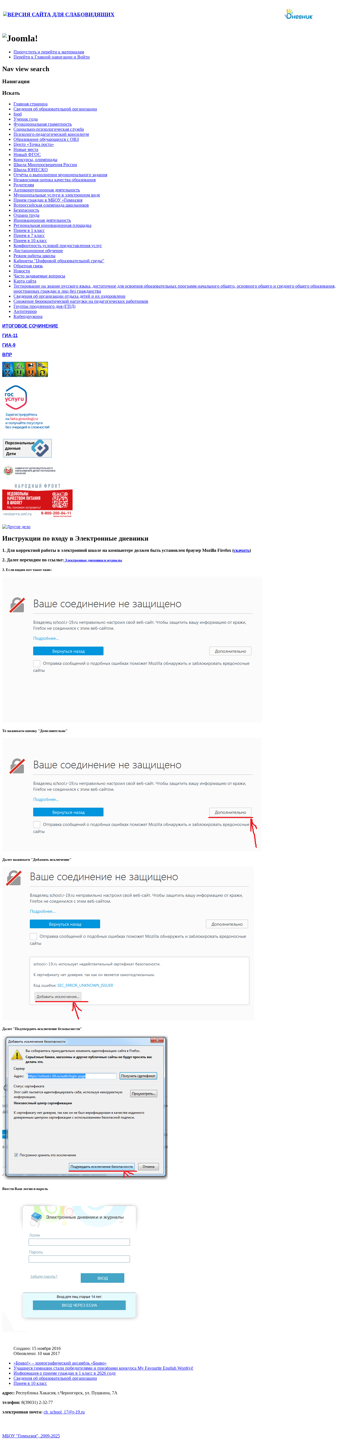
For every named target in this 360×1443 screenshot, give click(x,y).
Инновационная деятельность (42, 220)
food (18, 114)
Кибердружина (28, 316)
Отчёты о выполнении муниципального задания (60, 174)
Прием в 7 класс (29, 235)
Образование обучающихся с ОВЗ (46, 139)
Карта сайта (25, 281)
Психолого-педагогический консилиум (51, 134)
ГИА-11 (10, 335)
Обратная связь (28, 265)
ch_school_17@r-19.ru (64, 1412)
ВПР (7, 354)
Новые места (26, 149)
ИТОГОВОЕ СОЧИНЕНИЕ (30, 326)
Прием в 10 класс (30, 240)
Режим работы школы (34, 255)
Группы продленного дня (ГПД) (44, 306)
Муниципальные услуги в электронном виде (57, 195)
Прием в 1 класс (29, 230)
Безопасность (26, 210)
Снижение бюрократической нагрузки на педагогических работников (81, 301)
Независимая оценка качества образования (55, 179)
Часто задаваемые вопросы (39, 276)
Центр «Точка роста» (34, 144)
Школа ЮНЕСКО (31, 169)
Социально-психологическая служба (49, 129)
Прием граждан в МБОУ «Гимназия (48, 200)
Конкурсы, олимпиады (35, 159)
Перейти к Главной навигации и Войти (52, 57)
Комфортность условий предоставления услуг (58, 245)
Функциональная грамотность (43, 124)
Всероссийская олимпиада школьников (51, 205)
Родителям (24, 184)
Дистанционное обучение (38, 250)
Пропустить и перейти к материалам (49, 51)
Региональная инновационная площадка (52, 225)
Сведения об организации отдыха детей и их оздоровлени (69, 296)
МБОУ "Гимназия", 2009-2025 (31, 1435)
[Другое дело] (16, 526)
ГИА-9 (8, 345)
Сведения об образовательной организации (55, 109)
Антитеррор (25, 311)
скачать (241, 550)
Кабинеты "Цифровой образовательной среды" (59, 260)
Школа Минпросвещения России (45, 164)
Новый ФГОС (27, 154)
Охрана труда (26, 215)
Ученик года (26, 119)
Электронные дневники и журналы (93, 560)
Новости (22, 270)
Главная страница (31, 103)
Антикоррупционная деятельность (47, 190)
